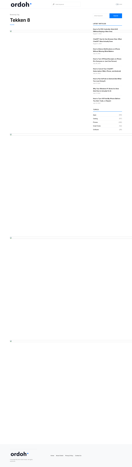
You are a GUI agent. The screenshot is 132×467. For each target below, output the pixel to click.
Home (52, 455)
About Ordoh (59, 455)
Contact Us (78, 455)
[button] (118, 4)
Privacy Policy (69, 455)
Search (115, 16)
